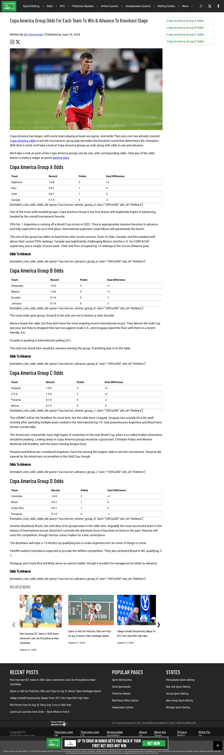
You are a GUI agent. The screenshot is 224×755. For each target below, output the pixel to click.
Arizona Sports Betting (177, 693)
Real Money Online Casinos (125, 700)
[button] (201, 6)
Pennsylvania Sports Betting (180, 679)
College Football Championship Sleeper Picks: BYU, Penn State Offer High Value (49, 698)
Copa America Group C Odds (185, 34)
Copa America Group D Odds (185, 41)
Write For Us (204, 733)
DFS (62, 6)
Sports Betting (31, 6)
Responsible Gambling (115, 733)
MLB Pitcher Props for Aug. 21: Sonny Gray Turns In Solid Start (40, 704)
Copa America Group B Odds (185, 27)
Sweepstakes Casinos (138, 6)
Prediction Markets (83, 6)
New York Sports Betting (178, 686)
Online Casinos (109, 6)
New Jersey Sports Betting (179, 700)
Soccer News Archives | (20, 28)
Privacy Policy (182, 733)
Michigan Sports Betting (178, 707)
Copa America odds (22, 140)
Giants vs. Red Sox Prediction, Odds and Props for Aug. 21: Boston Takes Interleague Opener (55, 691)
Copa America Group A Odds (185, 20)
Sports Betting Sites (122, 679)
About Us (143, 733)
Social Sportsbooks (121, 686)
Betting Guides (166, 6)
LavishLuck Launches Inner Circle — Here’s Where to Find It (39, 711)
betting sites (61, 157)
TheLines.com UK (63, 733)
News (185, 6)
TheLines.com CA (90, 733)
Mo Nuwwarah (33, 34)
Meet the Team (160, 733)
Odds (50, 6)
